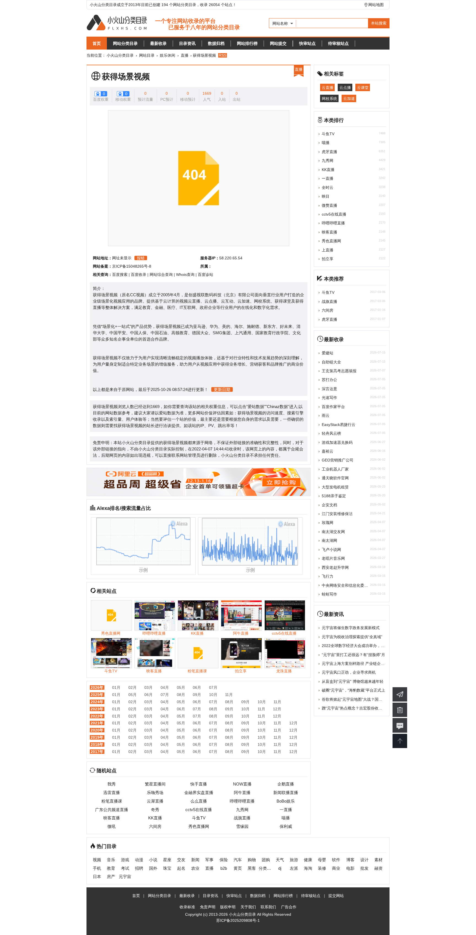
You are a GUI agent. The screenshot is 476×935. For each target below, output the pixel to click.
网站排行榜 (247, 43)
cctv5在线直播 (198, 809)
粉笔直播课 (111, 801)
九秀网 (242, 809)
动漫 (139, 859)
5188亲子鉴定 (334, 496)
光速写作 (329, 397)
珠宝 (167, 868)
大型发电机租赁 (335, 487)
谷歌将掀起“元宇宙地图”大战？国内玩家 (356, 699)
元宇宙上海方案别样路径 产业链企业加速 (357, 663)
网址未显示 (121, 258)
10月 (213, 694)
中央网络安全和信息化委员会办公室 (352, 585)
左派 (294, 868)
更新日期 (222, 389)
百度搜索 (120, 274)
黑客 (252, 868)
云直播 (327, 87)
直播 (184, 55)
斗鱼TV (198, 818)
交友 (181, 859)
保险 (224, 859)
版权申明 (228, 907)
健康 (308, 859)
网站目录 (147, 55)
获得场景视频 (126, 76)
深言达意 (329, 389)
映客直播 (111, 818)
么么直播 (198, 801)
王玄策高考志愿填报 (339, 371)
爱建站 (327, 353)
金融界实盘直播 (198, 792)
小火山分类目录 (120, 55)
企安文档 (329, 505)
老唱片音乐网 (333, 558)
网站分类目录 (125, 43)
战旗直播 (242, 818)
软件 (336, 859)
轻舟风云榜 (331, 433)
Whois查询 (185, 274)
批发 (364, 868)
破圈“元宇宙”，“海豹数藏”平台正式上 (353, 690)
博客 (350, 859)
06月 (197, 687)
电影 (350, 868)
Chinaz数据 (277, 406)
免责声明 (207, 907)
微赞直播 (329, 205)
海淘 (308, 868)
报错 (141, 258)
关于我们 (248, 907)
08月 (181, 694)
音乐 (111, 859)
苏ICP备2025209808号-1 (238, 920)
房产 (111, 876)
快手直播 (198, 784)
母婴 (322, 859)
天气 (280, 859)
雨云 (325, 415)
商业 (336, 868)
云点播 (345, 87)
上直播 (327, 250)
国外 (153, 868)
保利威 (286, 826)
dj (279, 868)
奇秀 (155, 809)
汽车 (238, 859)
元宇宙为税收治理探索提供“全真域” (352, 637)
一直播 (286, 809)
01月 (116, 687)
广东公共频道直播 (111, 809)
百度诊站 (205, 274)
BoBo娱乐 (286, 801)
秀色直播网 (198, 826)
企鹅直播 (285, 784)
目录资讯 (187, 43)
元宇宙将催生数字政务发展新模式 (351, 628)
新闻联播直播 (285, 792)
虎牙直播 (329, 152)
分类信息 (266, 868)
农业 (195, 868)
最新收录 (158, 43)
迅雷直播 (111, 792)
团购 (266, 859)
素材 (378, 859)
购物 (252, 859)
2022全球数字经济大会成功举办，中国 (355, 645)
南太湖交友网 (333, 531)
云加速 (349, 98)
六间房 (155, 826)
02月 (132, 687)
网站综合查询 (161, 274)
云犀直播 (155, 801)
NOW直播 (242, 784)
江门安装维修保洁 (337, 514)
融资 (378, 868)
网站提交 (278, 43)
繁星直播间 (155, 784)
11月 (229, 694)
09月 (197, 694)
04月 (165, 687)
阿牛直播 (242, 792)
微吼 (111, 826)
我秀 (111, 784)
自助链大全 (331, 362)
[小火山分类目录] (163, 23)
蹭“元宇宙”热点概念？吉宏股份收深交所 (356, 708)
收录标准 (187, 907)
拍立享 (327, 259)
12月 (277, 709)
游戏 (125, 859)
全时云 (327, 187)
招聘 (139, 868)
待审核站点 (338, 43)
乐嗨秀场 (155, 792)
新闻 (195, 859)
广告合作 (288, 907)
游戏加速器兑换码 (337, 442)
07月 (213, 687)
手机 (97, 868)
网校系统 (329, 98)
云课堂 (363, 87)
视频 (97, 859)
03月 (148, 687)
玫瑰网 (327, 522)
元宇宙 (125, 876)
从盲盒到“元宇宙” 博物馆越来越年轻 (352, 681)
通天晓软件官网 (335, 478)
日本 (97, 876)
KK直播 (155, 818)
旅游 (294, 859)
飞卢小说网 (331, 549)
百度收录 (138, 274)
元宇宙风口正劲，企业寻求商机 (349, 672)
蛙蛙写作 (329, 594)
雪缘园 (242, 826)
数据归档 (216, 43)
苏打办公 (329, 379)
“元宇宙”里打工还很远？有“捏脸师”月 (353, 655)
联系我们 (268, 907)
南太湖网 (329, 540)
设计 (364, 859)
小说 (153, 859)
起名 (181, 868)
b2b (223, 868)
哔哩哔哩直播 (242, 801)
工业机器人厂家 (335, 469)
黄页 (238, 868)
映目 (325, 196)
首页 (97, 43)
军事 (209, 859)
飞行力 (327, 576)
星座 (167, 859)
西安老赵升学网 (335, 567)
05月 (181, 687)
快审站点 (307, 43)
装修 (322, 868)
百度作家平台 (333, 406)
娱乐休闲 (167, 55)
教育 (111, 868)
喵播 (286, 818)
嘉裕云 (327, 451)
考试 (125, 868)
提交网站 (336, 895)
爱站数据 (256, 406)
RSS (222, 55)
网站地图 (376, 4)
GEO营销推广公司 (337, 460)
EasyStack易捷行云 (338, 424)
